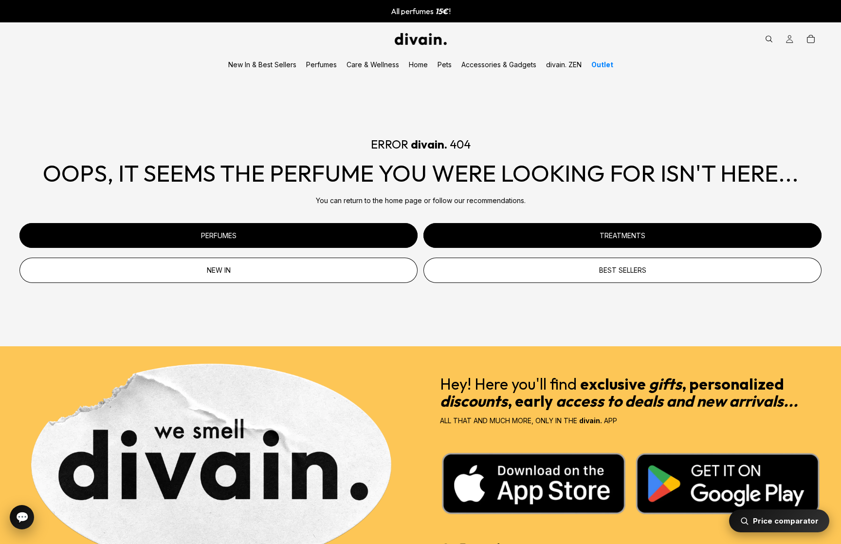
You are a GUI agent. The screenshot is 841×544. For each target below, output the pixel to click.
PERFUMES (219, 235)
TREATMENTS (622, 235)
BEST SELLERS (622, 270)
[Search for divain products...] (769, 39)
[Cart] (811, 39)
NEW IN (219, 270)
